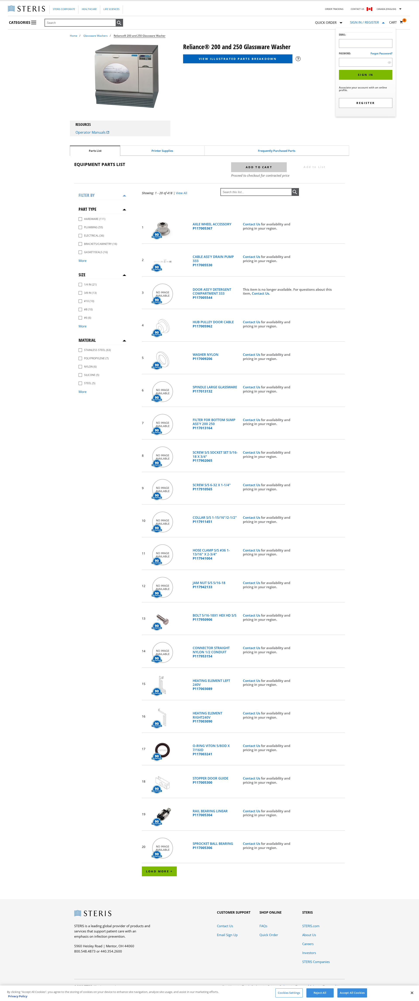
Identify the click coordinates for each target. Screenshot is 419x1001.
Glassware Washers (95, 36)
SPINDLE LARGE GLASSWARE (215, 389)
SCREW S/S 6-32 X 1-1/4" (212, 487)
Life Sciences (111, 9)
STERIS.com (310, 926)
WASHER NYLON (205, 357)
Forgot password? (381, 53)
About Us (309, 935)
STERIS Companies (316, 962)
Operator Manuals (91, 132)
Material (87, 340)
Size (82, 275)
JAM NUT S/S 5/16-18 (209, 585)
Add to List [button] (315, 167)
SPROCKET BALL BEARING (213, 846)
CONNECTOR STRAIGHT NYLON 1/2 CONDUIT (211, 652)
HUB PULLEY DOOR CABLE (213, 324)
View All (181, 193)
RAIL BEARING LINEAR (210, 813)
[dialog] (365, 72)
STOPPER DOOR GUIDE (210, 780)
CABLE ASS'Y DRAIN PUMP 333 (213, 261)
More (82, 260)
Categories (20, 22)
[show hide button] (389, 62)
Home (73, 36)
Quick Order (268, 935)
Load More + (159, 871)
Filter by (86, 195)
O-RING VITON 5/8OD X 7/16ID (211, 750)
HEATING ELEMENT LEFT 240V (211, 685)
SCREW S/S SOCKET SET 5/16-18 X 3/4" (215, 456)
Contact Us (357, 8)
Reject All (320, 993)
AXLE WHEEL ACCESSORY (212, 226)
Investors (309, 953)
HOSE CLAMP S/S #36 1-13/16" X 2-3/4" (211, 554)
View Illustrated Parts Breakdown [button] (238, 59)
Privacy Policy (17, 996)
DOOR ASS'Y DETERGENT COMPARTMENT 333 (212, 293)
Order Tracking (334, 8)
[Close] (412, 993)
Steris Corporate (64, 9)
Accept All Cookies (352, 993)
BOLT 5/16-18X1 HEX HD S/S (214, 617)
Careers (308, 944)
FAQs (263, 926)
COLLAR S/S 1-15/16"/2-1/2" (215, 519)
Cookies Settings (289, 993)
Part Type (87, 209)
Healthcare (89, 9)
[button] (119, 23)
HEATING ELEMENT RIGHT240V (207, 717)
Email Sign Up (227, 935)
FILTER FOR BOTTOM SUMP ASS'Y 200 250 (214, 424)
